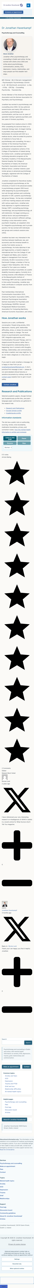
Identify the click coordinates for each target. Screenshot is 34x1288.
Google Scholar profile (14, 410)
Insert (4, 1286)
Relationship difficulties (13, 1089)
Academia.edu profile (13, 413)
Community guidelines (8, 1213)
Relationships (4, 1198)
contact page (6, 377)
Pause (24, 438)
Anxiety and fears (11, 1076)
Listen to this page (10, 438)
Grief (1, 1195)
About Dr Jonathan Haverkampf (14, 1119)
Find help (8, 1107)
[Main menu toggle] (28, 5)
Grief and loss (10, 1086)
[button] (13, 12)
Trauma (2, 1192)
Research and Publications (15, 408)
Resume (10, 443)
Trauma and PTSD (11, 1084)
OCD (6, 1078)
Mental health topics (7, 1181)
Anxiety (2, 1184)
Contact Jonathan (10, 385)
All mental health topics (13, 1091)
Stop (24, 443)
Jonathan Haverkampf (9, 910)
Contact (26, 1067)
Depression (9, 1081)
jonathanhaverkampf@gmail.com (13, 367)
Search (4, 1039)
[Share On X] (17, 815)
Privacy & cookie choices (17, 1244)
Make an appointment (11, 1067)
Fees (6, 1104)
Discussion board (11, 1110)
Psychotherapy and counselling (15, 1102)
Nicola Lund (12, 946)
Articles (7, 1112)
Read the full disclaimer (7, 1149)
